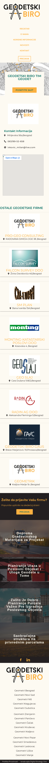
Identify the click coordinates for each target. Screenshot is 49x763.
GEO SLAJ (24, 377)
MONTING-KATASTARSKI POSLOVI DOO (24, 341)
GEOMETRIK (24, 481)
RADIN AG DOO (24, 412)
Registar (24, 28)
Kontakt (24, 50)
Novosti (24, 45)
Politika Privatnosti (10, 762)
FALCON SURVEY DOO (24, 270)
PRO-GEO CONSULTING (24, 236)
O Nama (24, 34)
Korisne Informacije (24, 39)
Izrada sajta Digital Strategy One (34, 762)
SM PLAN (24, 305)
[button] (24, 90)
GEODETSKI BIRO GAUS (24, 447)
